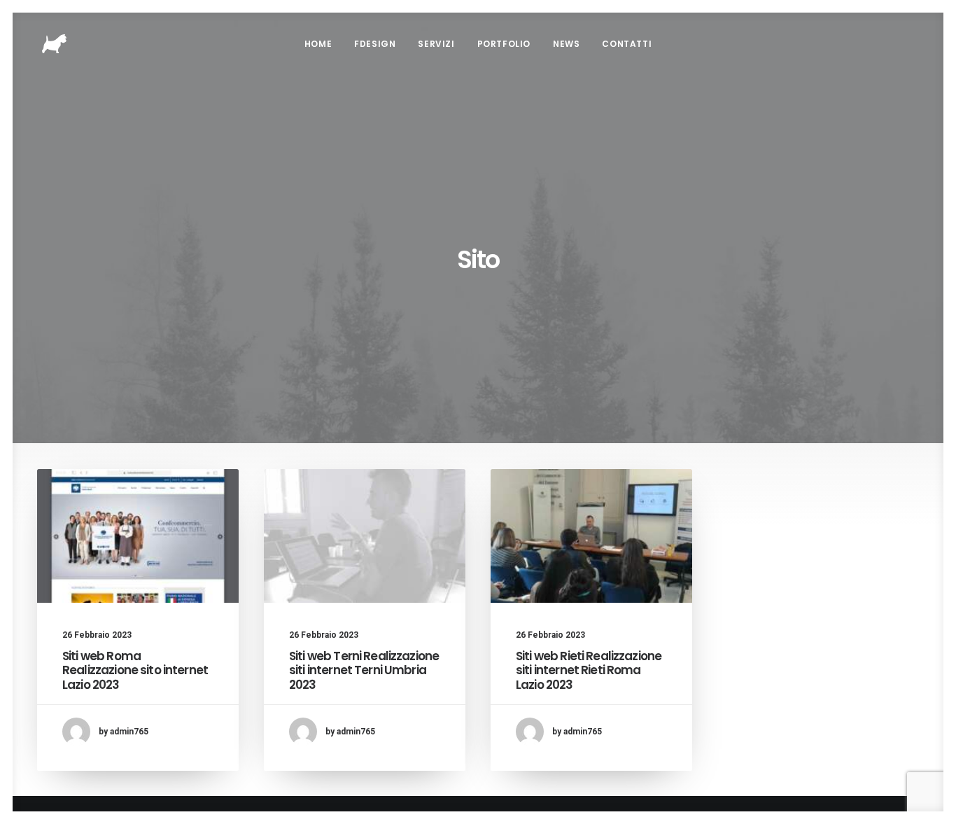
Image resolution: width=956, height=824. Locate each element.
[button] (138, 536)
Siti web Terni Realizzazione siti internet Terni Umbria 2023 (364, 670)
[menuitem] (318, 44)
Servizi (436, 44)
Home (318, 44)
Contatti (627, 44)
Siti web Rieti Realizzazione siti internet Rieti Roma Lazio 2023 (588, 670)
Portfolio (503, 44)
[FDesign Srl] (54, 44)
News (566, 44)
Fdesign (374, 44)
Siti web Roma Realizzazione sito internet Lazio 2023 (135, 670)
